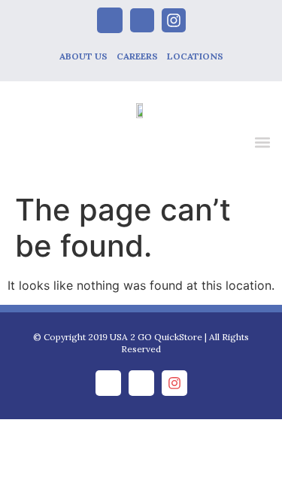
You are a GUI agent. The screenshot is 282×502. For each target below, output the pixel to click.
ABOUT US (83, 56)
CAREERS (137, 56)
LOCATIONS (195, 56)
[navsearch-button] (231, 144)
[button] (262, 141)
